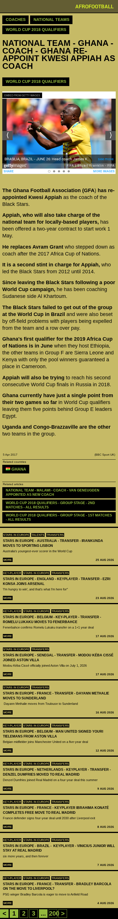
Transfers (55, 534)
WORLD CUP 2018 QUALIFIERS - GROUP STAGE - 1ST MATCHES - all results (59, 517)
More (7, 559)
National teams (51, 19)
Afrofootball (94, 6)
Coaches (15, 19)
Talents (38, 534)
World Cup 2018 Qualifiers (36, 29)
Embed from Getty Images (22, 95)
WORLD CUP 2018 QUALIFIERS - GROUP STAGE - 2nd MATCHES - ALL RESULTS (51, 505)
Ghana (18, 469)
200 (54, 913)
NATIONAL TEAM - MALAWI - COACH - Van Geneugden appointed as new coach (53, 492)
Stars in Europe (16, 534)
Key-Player (12, 573)
